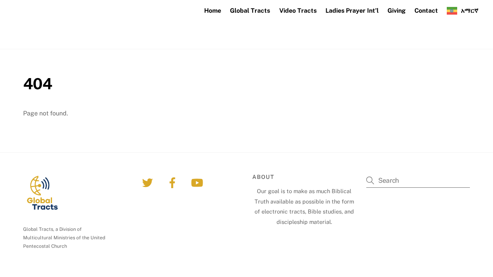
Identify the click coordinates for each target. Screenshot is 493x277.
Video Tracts (298, 10)
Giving (396, 10)
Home (212, 10)
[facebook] (173, 182)
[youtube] (198, 182)
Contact (426, 10)
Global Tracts (250, 10)
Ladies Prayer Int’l (352, 10)
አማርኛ (469, 10)
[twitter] (148, 182)
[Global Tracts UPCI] (68, 38)
